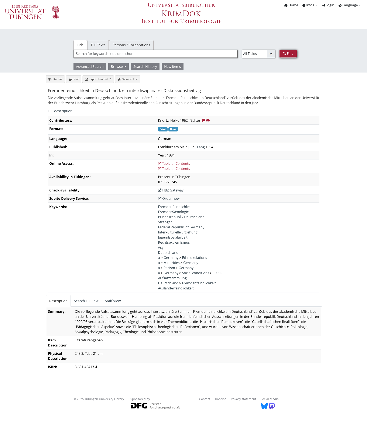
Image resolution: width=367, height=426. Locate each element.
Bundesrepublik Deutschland (181, 217)
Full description (60, 111)
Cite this (56, 79)
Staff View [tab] (113, 301)
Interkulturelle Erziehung (178, 232)
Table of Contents (175, 163)
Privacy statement (243, 399)
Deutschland (168, 252)
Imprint (220, 399)
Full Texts (98, 45)
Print (75, 79)
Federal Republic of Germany (181, 227)
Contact (204, 399)
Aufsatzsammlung (172, 278)
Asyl (161, 247)
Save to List (129, 79)
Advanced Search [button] (90, 66)
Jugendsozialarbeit (173, 237)
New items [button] (172, 66)
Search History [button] (145, 66)
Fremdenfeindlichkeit (175, 206)
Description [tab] (58, 301)
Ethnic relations (194, 257)
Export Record (98, 79)
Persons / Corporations (131, 45)
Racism (169, 267)
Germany (171, 257)
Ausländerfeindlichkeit (176, 288)
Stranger (165, 222)
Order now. (170, 198)
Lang (201, 147)
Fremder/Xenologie (173, 212)
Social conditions (195, 273)
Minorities (172, 262)
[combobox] (155, 54)
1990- (217, 273)
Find (289, 53)
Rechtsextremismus (174, 242)
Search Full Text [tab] (86, 301)
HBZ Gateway (172, 190)
